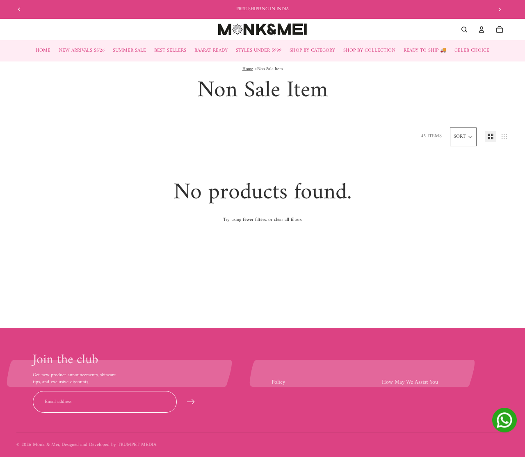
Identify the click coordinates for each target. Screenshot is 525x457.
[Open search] (464, 29)
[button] (463, 137)
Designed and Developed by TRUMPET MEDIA (109, 445)
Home (247, 69)
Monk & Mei (46, 445)
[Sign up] (191, 402)
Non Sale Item (270, 69)
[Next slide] (500, 9)
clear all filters (287, 220)
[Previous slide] (19, 9)
